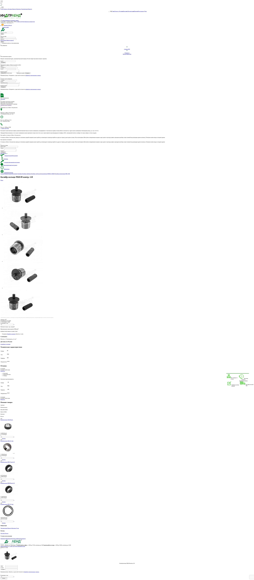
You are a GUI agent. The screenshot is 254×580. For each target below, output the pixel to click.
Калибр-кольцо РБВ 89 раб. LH (8, 483)
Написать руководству (30, 21)
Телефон (3, 67)
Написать (3, 371)
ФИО (2, 66)
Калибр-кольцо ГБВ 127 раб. (7, 441)
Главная (2, 173)
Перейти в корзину (11, 334)
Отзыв (2, 150)
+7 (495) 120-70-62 (13, 546)
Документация (24, 9)
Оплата (6, 533)
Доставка (3, 533)
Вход (145, 11)
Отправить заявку (15, 20)
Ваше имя (3, 146)
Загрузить (3, 99)
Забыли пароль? (10, 40)
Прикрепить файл (21, 73)
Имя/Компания (4, 82)
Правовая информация (6, 538)
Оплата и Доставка (7, 9)
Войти (2, 41)
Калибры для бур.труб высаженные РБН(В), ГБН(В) (43, 173)
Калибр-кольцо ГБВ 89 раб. (7, 419)
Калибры (20, 173)
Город (2, 148)
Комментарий (4, 71)
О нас (2, 9)
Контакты (18, 9)
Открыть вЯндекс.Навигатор (127, 53)
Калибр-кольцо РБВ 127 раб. (7, 504)
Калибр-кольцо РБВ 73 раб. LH (8, 462)
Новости (14, 9)
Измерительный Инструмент (10, 173)
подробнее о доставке (5, 344)
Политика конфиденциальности (18, 538)
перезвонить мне (21, 546)
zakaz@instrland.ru (6, 20)
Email (2, 37)
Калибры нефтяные (26, 173)
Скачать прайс (5, 27)
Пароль (2, 39)
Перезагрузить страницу (6, 105)
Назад (2, 180)
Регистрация (141, 11)
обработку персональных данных (33, 75)
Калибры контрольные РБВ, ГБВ (62, 173)
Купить (3, 578)
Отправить (27, 73)
